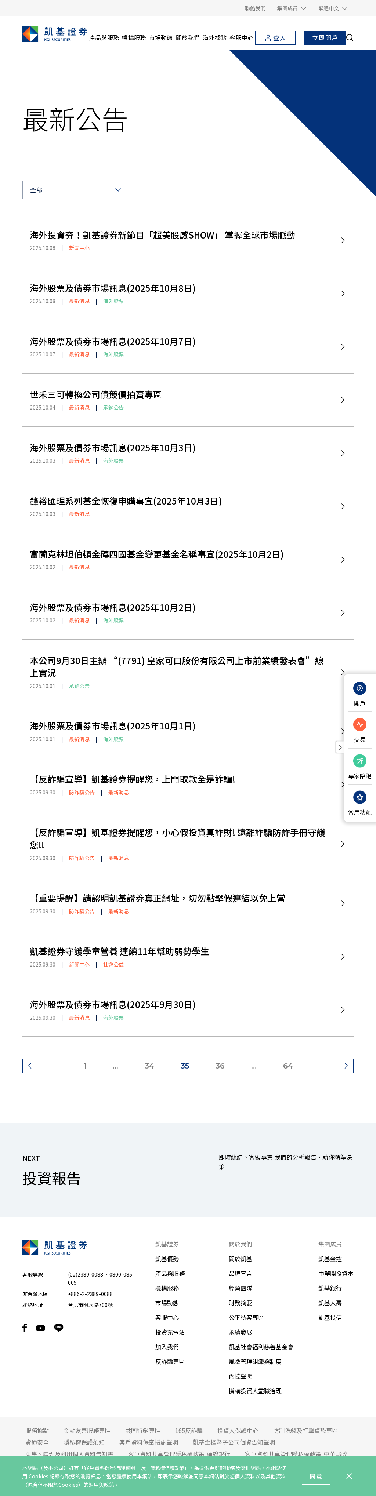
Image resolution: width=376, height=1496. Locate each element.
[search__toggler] (350, 37)
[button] (292, 8)
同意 (316, 1476)
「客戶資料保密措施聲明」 (110, 1467)
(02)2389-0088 (85, 1274)
